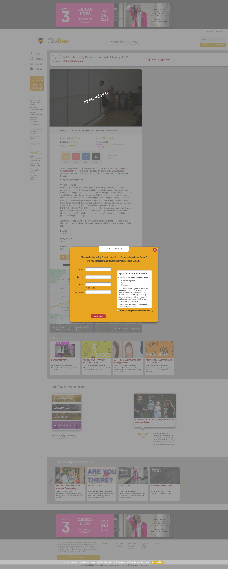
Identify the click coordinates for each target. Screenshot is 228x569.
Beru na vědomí (157, 562)
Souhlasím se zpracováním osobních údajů (136, 311)
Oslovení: (81, 277)
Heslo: (82, 284)
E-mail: (82, 269)
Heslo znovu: (79, 292)
